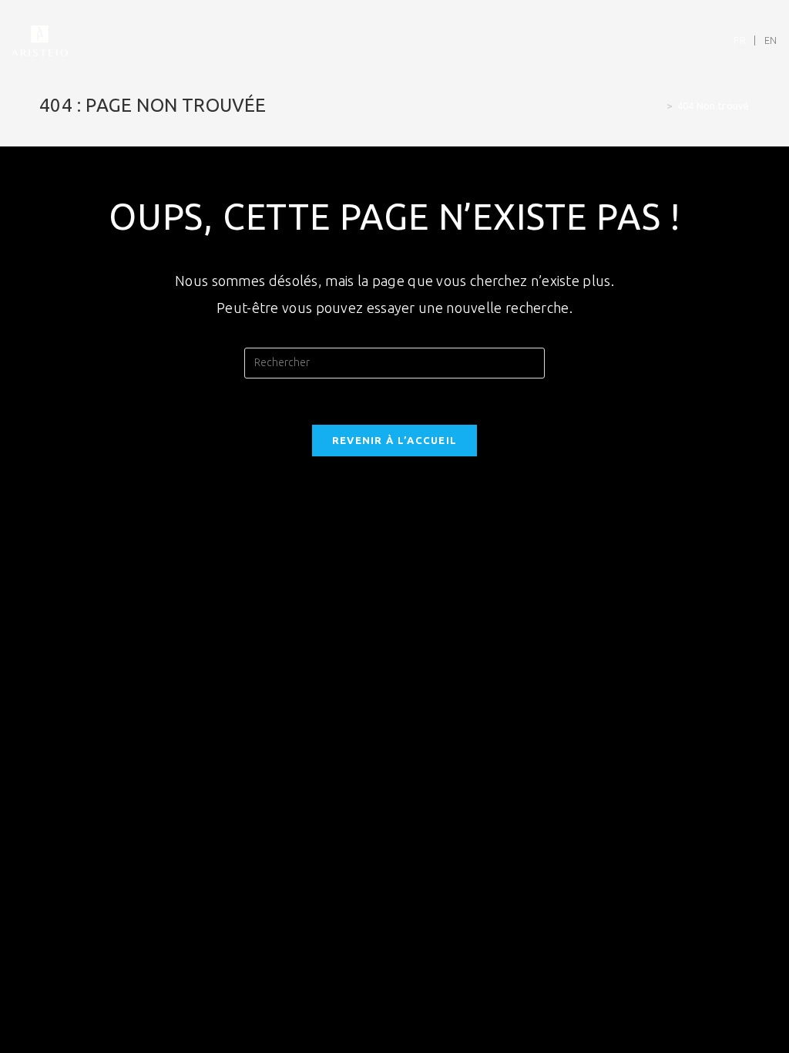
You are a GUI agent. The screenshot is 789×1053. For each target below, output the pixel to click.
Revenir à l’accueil (395, 440)
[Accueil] (658, 105)
